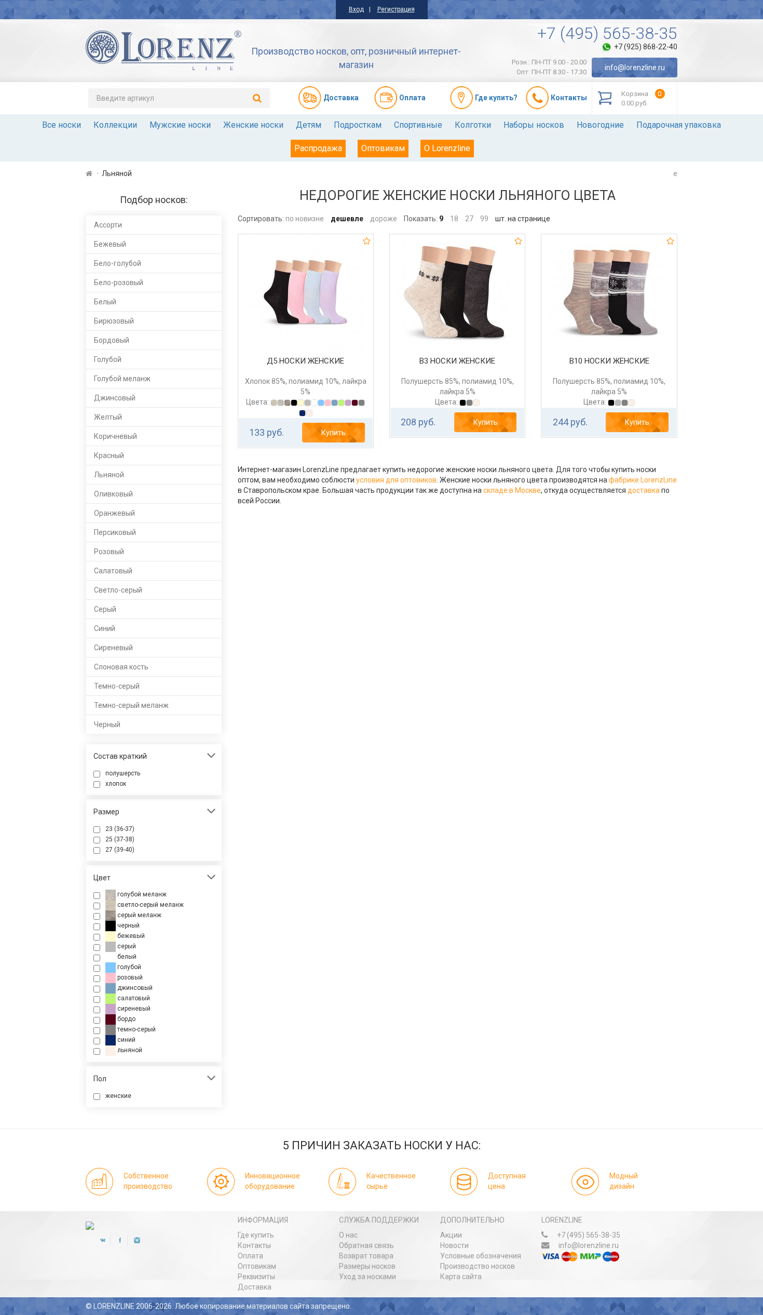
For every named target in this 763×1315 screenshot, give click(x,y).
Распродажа (318, 148)
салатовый (133, 998)
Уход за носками (367, 1276)
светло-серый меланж (150, 904)
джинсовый (134, 987)
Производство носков (477, 1266)
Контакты (254, 1245)
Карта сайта (461, 1276)
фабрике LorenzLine (643, 480)
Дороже (383, 218)
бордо (125, 1019)
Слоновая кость (121, 667)
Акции (451, 1235)
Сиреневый (113, 647)
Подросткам (358, 125)
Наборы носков (533, 125)
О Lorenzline (447, 148)
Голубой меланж (122, 378)
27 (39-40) (119, 849)
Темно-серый (117, 686)
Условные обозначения (480, 1256)
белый (126, 956)
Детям (308, 125)
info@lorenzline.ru (635, 67)
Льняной (109, 475)
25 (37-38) (119, 839)
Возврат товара (366, 1256)
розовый (129, 977)
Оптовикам (383, 148)
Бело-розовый (118, 282)
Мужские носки (180, 125)
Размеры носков (367, 1266)
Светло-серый (118, 590)
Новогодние (600, 125)
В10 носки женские (609, 361)
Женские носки (253, 125)
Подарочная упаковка (678, 125)
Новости (454, 1245)
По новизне (304, 218)
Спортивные (418, 125)
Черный (107, 724)
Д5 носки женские (305, 361)
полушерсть (122, 773)
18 (454, 218)
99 (484, 218)
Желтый (108, 417)
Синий (104, 628)
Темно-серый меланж (131, 705)
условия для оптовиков (396, 480)
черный (128, 925)
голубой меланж (141, 894)
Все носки (61, 125)
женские (118, 1095)
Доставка (254, 1287)
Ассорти (108, 225)
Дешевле (347, 218)
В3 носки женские (457, 361)
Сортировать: (261, 218)
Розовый (109, 551)
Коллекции (115, 125)
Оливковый (113, 494)
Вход (356, 9)
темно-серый (136, 1029)
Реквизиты (256, 1276)
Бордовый (111, 340)
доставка (644, 490)
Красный (109, 455)
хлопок (115, 783)
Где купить (256, 1235)
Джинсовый (114, 398)
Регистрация (396, 9)
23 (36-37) (119, 829)
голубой (128, 967)
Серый (105, 609)
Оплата (250, 1256)
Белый (105, 302)
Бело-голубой (117, 263)
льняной (129, 1050)
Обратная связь (366, 1245)
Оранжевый (114, 513)
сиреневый (133, 1008)
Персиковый (115, 532)
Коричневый (115, 436)
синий (125, 1039)
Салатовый (113, 571)
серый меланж (138, 915)
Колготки (473, 125)
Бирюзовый (114, 321)
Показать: (421, 218)
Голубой (107, 359)
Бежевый (110, 244)
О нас (348, 1235)
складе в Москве (512, 490)
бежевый (130, 936)
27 (469, 218)
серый (126, 946)
